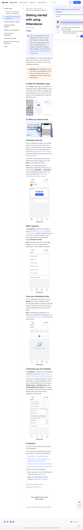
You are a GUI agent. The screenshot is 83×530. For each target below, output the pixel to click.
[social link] (5, 522)
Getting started (38, 8)
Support (48, 507)
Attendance (29, 8)
